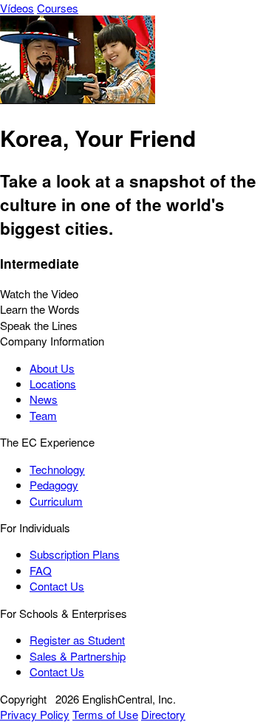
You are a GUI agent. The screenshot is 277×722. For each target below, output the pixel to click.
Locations (53, 383)
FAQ (41, 570)
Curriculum (56, 501)
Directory (163, 714)
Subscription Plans (75, 554)
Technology (57, 469)
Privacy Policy (34, 714)
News (44, 399)
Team (43, 415)
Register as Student (77, 639)
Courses (57, 8)
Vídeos (17, 8)
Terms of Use (105, 714)
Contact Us (57, 586)
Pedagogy (54, 484)
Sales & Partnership (78, 656)
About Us (52, 368)
